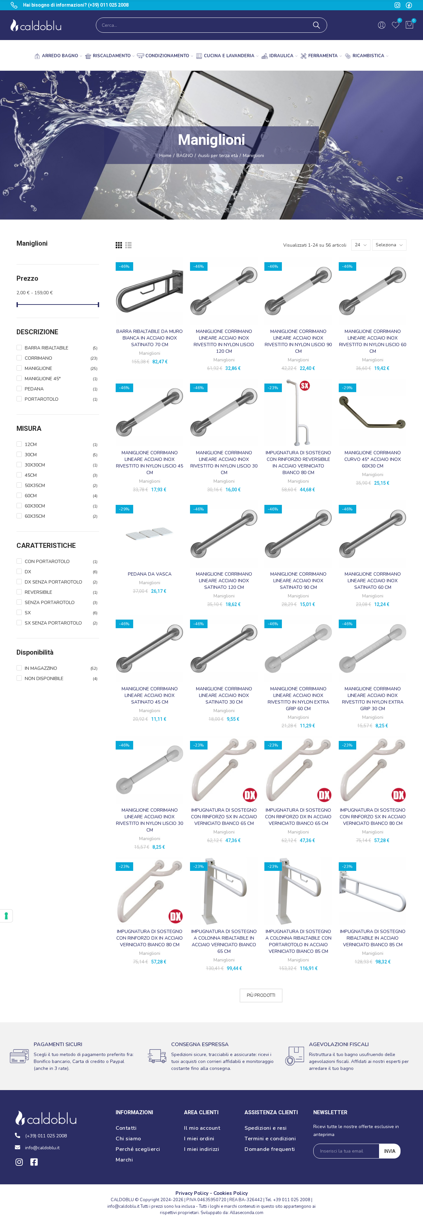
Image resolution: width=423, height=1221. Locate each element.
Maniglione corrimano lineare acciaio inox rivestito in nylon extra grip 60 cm (298, 699)
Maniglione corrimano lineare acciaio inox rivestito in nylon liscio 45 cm (149, 463)
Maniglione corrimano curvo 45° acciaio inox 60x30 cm (372, 459)
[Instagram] (19, 1162)
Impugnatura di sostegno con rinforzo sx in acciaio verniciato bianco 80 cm (373, 817)
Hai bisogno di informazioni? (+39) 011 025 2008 (76, 5)
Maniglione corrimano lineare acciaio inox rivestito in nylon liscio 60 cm (372, 341)
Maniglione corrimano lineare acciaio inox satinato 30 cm (224, 695)
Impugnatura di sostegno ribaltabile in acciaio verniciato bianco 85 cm (372, 938)
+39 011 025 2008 (291, 1200)
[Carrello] (409, 25)
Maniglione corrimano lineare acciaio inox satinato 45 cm (150, 695)
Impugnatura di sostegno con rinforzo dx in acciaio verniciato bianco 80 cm (149, 938)
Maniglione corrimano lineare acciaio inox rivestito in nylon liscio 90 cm (298, 341)
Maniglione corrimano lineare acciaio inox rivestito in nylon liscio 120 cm (224, 341)
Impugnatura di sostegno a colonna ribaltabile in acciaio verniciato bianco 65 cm (224, 941)
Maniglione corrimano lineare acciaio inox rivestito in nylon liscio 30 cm (223, 463)
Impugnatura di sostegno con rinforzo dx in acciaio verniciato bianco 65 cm (298, 817)
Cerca (316, 25)
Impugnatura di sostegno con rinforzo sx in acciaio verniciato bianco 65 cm (224, 817)
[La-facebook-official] (409, 5)
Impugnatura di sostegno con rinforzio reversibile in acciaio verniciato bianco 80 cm (298, 463)
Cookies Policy (230, 1193)
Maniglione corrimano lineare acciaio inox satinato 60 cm (373, 580)
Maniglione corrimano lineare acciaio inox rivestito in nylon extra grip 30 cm (373, 699)
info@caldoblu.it (123, 1206)
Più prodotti (261, 995)
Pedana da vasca (150, 574)
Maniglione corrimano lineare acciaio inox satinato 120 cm (224, 580)
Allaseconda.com (246, 1213)
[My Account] (381, 25)
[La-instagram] (397, 5)
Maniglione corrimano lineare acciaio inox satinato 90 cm (298, 580)
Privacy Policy (192, 1193)
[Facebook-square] (34, 1162)
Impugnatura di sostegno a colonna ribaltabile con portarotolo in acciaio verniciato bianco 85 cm (298, 941)
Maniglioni (149, 353)
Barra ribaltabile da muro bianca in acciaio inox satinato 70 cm (149, 338)
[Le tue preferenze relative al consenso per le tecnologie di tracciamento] (6, 916)
